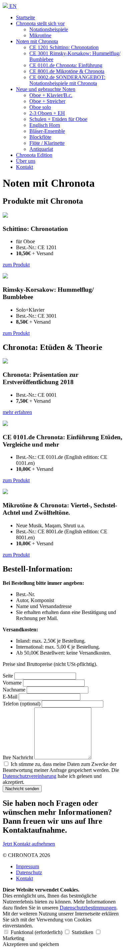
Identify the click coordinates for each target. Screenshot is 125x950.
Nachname (14, 689)
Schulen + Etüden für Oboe (58, 119)
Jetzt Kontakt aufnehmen (29, 844)
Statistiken (82, 932)
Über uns (25, 161)
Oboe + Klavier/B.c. (50, 95)
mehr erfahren (17, 412)
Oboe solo (40, 107)
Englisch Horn (44, 125)
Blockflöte (40, 137)
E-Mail (10, 696)
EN (13, 6)
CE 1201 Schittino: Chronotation (64, 47)
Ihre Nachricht (18, 757)
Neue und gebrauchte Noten (45, 89)
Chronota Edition (34, 155)
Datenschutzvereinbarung (29, 776)
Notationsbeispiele (48, 29)
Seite (8, 676)
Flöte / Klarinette (47, 143)
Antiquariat (41, 149)
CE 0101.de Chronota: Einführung (65, 65)
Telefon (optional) (21, 703)
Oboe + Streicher (47, 101)
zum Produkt (16, 264)
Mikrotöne (40, 35)
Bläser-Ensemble (47, 131)
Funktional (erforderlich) (36, 932)
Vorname (12, 683)
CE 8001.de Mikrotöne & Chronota (66, 71)
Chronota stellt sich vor (40, 23)
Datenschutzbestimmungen (88, 907)
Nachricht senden (22, 788)
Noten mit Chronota (37, 41)
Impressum (27, 866)
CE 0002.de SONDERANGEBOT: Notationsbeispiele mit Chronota (67, 80)
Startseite (25, 17)
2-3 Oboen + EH (47, 113)
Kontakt (24, 167)
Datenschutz (29, 872)
